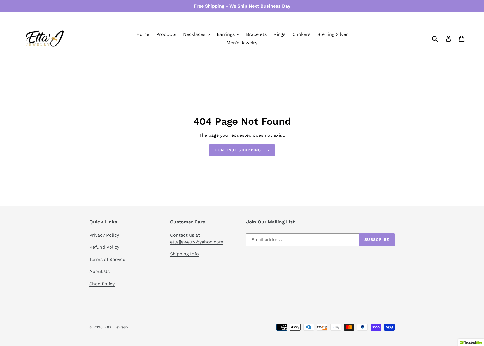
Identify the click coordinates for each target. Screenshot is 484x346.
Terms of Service (107, 259)
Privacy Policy (104, 235)
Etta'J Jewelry (116, 327)
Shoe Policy (102, 283)
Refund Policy (104, 247)
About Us (99, 271)
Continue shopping (238, 150)
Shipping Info (184, 253)
